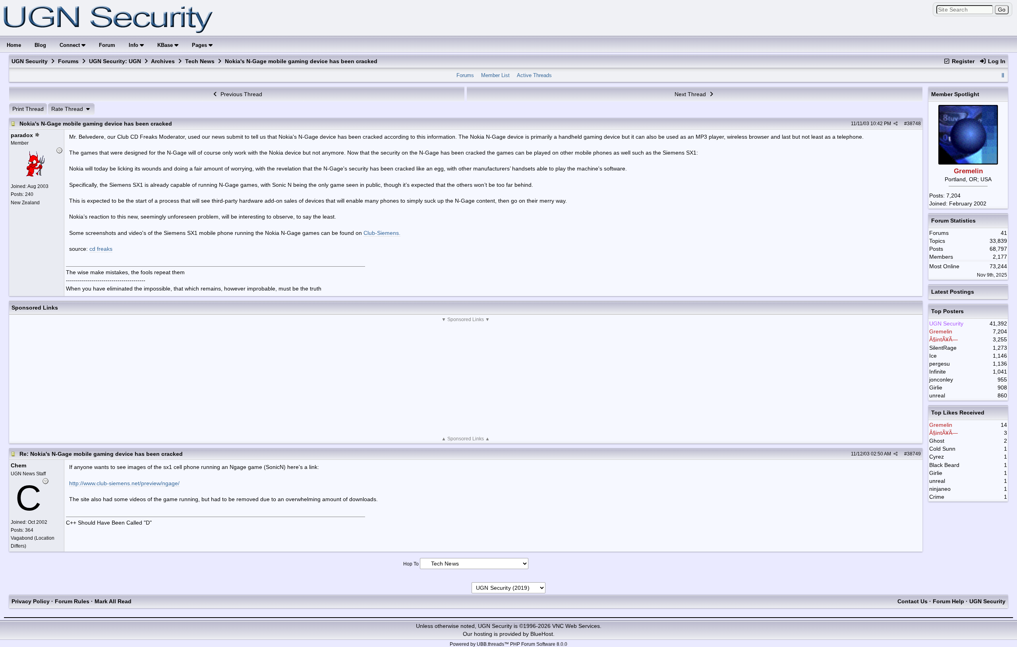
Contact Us (912, 601)
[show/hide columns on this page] (1002, 75)
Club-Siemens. (381, 233)
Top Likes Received (957, 412)
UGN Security (30, 61)
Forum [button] (107, 45)
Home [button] (14, 45)
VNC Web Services (576, 626)
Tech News (200, 61)
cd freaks (100, 249)
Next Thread (691, 94)
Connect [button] (70, 45)
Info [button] (134, 45)
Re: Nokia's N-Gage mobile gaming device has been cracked (101, 454)
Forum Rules (72, 601)
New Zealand (25, 202)
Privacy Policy (31, 601)
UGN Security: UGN (115, 61)
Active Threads (534, 75)
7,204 (953, 195)
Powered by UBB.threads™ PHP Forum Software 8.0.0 (508, 644)
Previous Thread (240, 94)
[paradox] (35, 174)
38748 (914, 123)
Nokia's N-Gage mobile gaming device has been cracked (95, 123)
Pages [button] (200, 45)
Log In (995, 61)
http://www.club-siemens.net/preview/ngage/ (124, 483)
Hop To (411, 564)
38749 (914, 454)
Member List (495, 75)
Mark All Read (113, 601)
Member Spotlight (955, 94)
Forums (68, 61)
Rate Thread (68, 109)
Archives (163, 61)
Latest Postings (952, 292)
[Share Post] (895, 123)
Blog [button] (40, 45)
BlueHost (541, 634)
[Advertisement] (465, 379)
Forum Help (948, 601)
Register (962, 61)
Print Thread (28, 109)
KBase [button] (165, 45)
